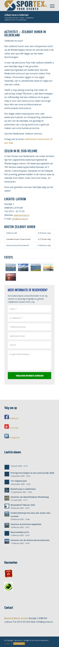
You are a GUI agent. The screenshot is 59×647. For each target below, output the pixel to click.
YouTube (13, 427)
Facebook (14, 418)
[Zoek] (44, 5)
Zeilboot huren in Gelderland (16, 15)
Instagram (14, 437)
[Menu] (51, 5)
